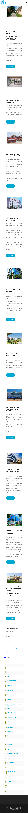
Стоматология (10, 777)
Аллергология (10, 671)
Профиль (10, 66)
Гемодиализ (10, 699)
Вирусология (10, 676)
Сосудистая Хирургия (12, 771)
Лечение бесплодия (11, 717)
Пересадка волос (11, 762)
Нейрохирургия (10, 735)
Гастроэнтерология (11, 680)
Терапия (9, 781)
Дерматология (10, 694)
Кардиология (10, 708)
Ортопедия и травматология (13, 753)
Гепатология (10, 690)
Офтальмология (10, 749)
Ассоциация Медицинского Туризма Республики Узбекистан (13, 808)
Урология (9, 785)
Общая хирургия (11, 740)
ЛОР (8, 721)
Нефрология (10, 727)
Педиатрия (9, 758)
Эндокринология (11, 791)
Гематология (10, 685)
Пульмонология (10, 767)
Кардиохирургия (11, 712)
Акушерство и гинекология (13, 668)
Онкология (9, 744)
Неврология (10, 731)
